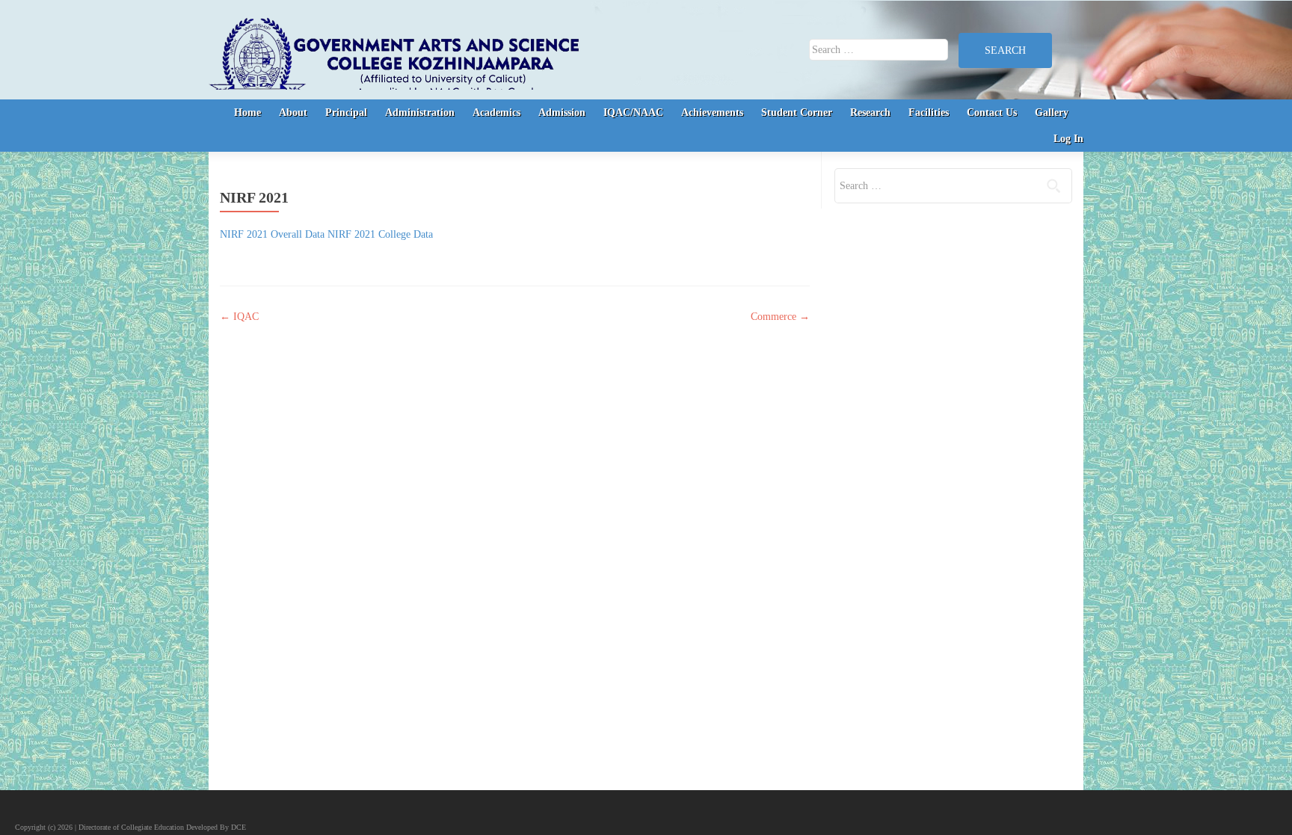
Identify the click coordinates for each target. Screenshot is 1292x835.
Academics (496, 112)
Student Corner (796, 112)
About (293, 112)
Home (247, 112)
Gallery (1051, 112)
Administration (420, 112)
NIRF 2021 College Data (380, 234)
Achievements (712, 112)
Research (870, 112)
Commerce (780, 316)
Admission (561, 112)
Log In (1068, 138)
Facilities (928, 112)
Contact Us (992, 112)
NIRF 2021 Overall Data (272, 234)
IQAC (239, 316)
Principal (346, 112)
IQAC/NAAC (633, 112)
